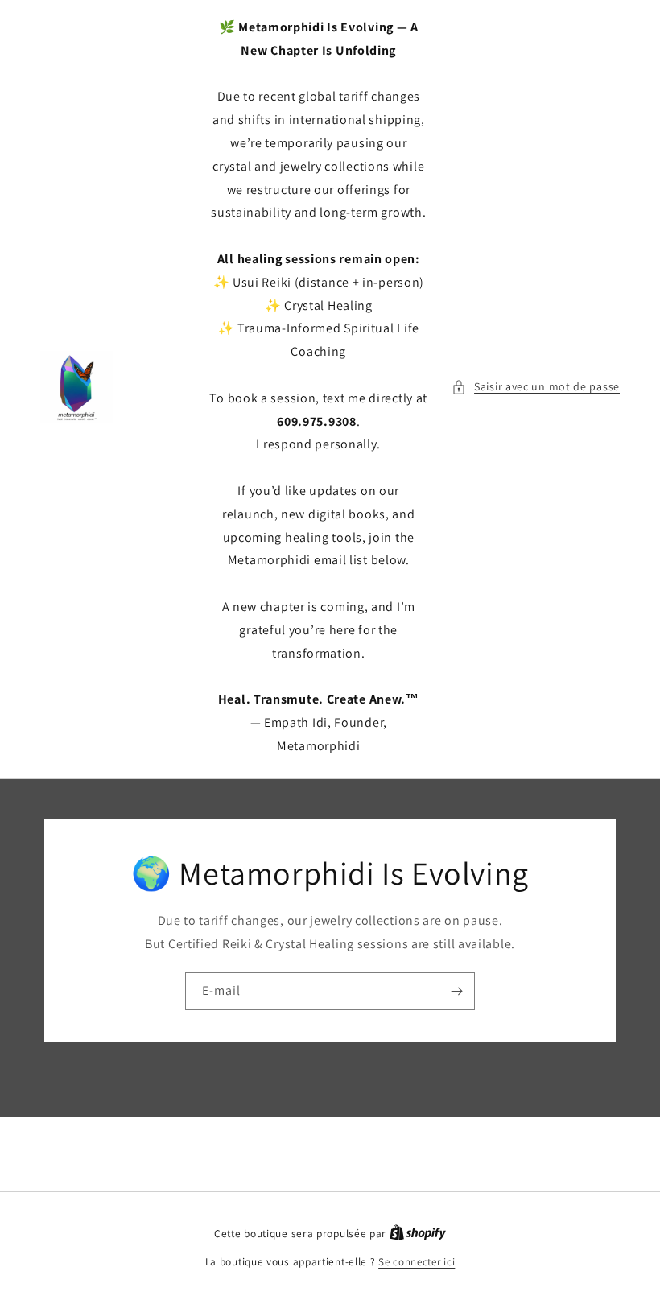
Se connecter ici (416, 1262)
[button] (536, 387)
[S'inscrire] (456, 990)
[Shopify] (418, 1233)
